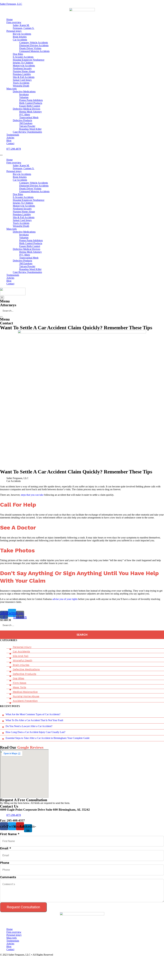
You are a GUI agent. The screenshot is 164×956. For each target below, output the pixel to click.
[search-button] (1, 316)
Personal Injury (22, 646)
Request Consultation (23, 907)
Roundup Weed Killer (30, 129)
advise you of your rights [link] (65, 599)
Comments (8, 877)
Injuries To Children (23, 62)
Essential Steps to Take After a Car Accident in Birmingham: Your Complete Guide (48, 738)
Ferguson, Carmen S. (23, 28)
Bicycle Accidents (22, 34)
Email (5, 848)
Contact (10, 143)
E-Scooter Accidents (23, 57)
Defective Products (22, 120)
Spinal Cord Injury (22, 80)
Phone (4, 863)
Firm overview (13, 22)
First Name (9, 834)
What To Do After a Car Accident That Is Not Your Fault (34, 720)
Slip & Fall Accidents (23, 77)
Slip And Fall (20, 655)
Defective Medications (24, 91)
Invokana (24, 94)
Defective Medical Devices (26, 108)
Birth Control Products (30, 103)
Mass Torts (19, 687)
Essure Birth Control (29, 106)
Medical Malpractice (25, 691)
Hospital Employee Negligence (28, 59)
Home (9, 19)
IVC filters (24, 114)
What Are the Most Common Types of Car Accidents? (33, 714)
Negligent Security (22, 68)
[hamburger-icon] (1, 155)
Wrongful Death (21, 85)
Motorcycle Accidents (24, 65)
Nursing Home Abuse (24, 71)
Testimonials (12, 134)
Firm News (19, 682)
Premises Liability (22, 74)
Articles (10, 137)
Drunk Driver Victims (30, 48)
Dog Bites (18, 54)
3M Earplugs (25, 123)
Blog (8, 140)
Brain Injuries (20, 36)
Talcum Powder (27, 126)
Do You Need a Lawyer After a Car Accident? (29, 726)
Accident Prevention (25, 700)
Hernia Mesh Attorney (30, 111)
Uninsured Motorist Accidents (34, 51)
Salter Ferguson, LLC (11, 4)
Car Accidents (20, 39)
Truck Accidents (21, 82)
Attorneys (8, 305)
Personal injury (14, 31)
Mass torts (11, 88)
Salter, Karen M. (21, 25)
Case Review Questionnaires (27, 131)
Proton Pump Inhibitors (31, 100)
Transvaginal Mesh (28, 117)
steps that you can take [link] (32, 494)
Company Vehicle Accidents (33, 42)
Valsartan (24, 97)
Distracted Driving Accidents (34, 45)
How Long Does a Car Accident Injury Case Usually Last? (35, 732)
